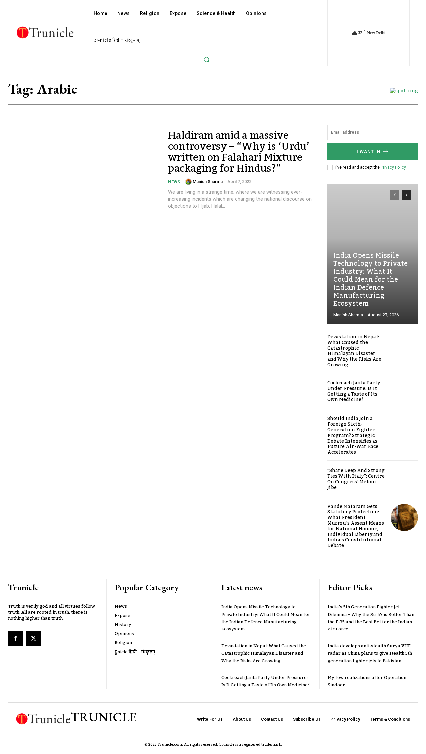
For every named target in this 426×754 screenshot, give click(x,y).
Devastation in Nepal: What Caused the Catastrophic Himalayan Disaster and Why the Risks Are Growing (354, 351)
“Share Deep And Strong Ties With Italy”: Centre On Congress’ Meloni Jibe (356, 479)
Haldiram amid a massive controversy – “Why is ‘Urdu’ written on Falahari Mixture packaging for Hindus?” (238, 152)
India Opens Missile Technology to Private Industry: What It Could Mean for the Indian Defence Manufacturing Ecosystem (370, 279)
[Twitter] (33, 638)
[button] (206, 59)
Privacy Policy (393, 167)
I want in (369, 151)
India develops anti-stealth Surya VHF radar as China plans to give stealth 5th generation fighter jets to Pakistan (370, 653)
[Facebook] (15, 638)
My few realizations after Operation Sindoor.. (367, 681)
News (174, 181)
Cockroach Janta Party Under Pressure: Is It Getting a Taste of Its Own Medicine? (353, 391)
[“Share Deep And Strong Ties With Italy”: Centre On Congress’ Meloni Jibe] (404, 479)
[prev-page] (394, 195)
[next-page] (406, 195)
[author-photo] (188, 181)
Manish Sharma (208, 181)
